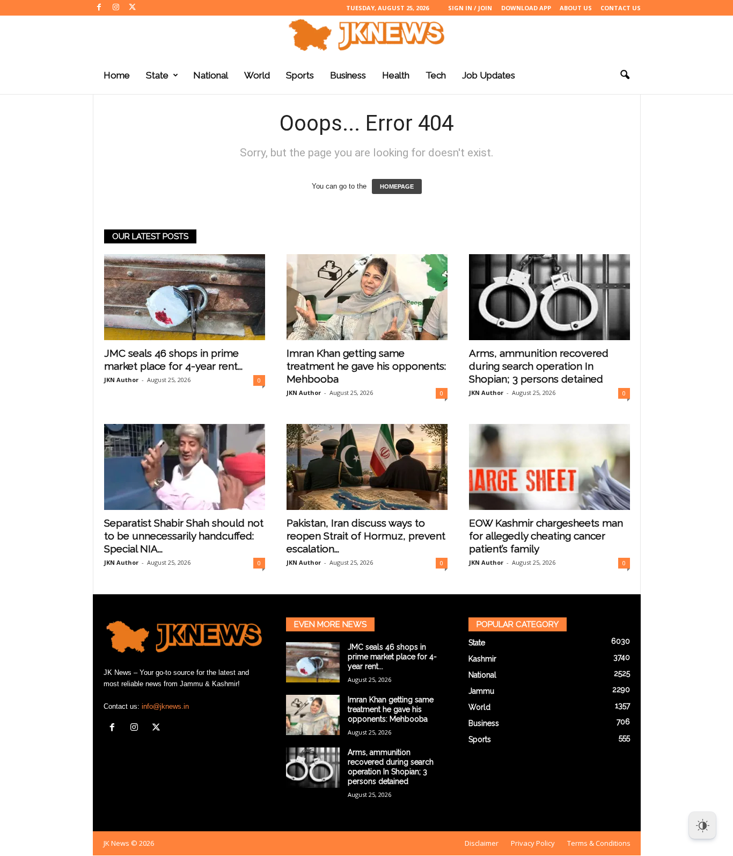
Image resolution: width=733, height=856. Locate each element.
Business (348, 75)
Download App (526, 8)
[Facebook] (99, 8)
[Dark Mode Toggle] (702, 825)
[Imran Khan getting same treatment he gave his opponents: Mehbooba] (367, 297)
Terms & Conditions (599, 843)
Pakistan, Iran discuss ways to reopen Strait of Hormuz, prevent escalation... (366, 536)
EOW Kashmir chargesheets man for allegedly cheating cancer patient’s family (546, 536)
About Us (576, 8)
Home (117, 75)
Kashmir (482, 658)
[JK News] (366, 35)
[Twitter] (132, 8)
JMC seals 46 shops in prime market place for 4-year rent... (392, 657)
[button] (624, 75)
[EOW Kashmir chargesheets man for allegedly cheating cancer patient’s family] (549, 467)
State (157, 75)
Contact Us (620, 8)
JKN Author (121, 380)
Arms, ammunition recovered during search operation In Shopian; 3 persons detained (539, 366)
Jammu (481, 691)
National (210, 75)
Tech (436, 75)
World (257, 75)
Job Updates (488, 75)
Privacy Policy (533, 843)
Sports (300, 75)
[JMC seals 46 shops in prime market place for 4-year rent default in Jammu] (184, 297)
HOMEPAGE (397, 186)
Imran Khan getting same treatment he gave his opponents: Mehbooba (366, 366)
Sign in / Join (470, 8)
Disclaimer (482, 843)
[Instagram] (115, 8)
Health (395, 75)
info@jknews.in (165, 706)
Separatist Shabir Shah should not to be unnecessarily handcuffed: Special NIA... (183, 536)
